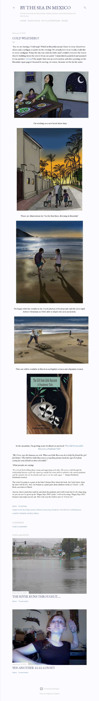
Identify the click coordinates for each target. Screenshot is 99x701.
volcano (28, 59)
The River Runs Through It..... (36, 596)
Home (23, 21)
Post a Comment (19, 527)
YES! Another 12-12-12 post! (33, 668)
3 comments (23, 672)
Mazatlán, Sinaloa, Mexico (29, 513)
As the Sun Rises (24, 510)
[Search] (85, 7)
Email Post (23, 506)
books (33, 510)
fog (49, 510)
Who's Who (34, 21)
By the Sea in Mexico (45, 8)
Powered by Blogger (51, 689)
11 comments (23, 601)
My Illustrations (51, 21)
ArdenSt (56, 694)
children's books (41, 510)
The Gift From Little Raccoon (70, 510)
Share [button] (14, 506)
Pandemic (55, 510)
